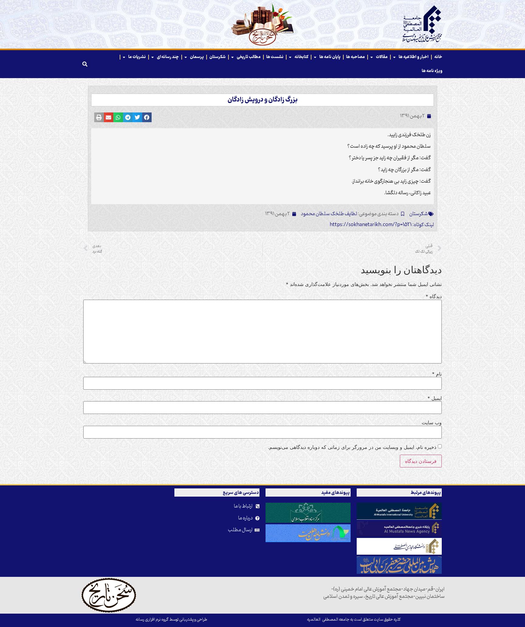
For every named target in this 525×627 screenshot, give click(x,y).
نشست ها (274, 57)
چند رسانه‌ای (168, 57)
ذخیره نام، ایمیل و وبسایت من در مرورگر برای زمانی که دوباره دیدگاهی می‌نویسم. (352, 447)
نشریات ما (137, 57)
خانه (438, 57)
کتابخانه (301, 57)
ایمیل (434, 398)
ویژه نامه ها (432, 71)
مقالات (382, 57)
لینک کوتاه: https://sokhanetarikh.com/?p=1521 (382, 225)
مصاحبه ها (355, 57)
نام (437, 373)
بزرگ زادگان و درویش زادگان (262, 100)
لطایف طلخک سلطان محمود (329, 214)
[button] (84, 64)
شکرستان (217, 57)
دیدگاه (434, 296)
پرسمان (197, 57)
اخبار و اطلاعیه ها (414, 57)
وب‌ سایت (432, 422)
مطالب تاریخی (249, 57)
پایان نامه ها (330, 57)
